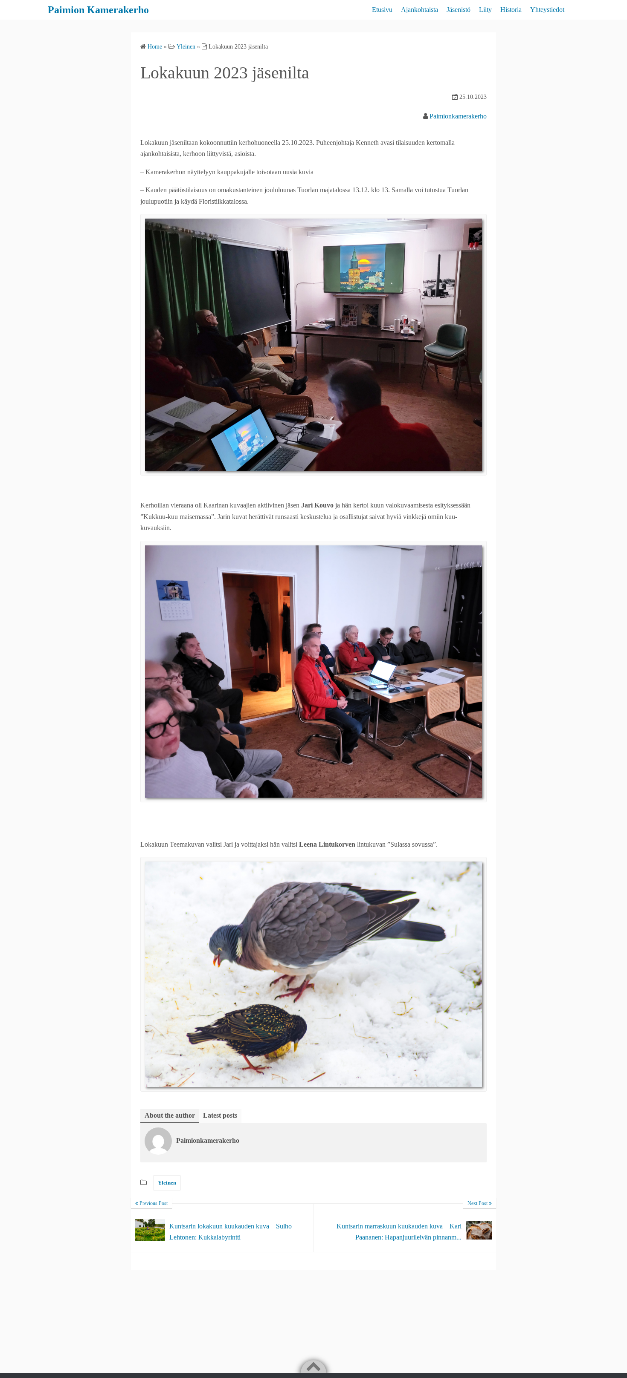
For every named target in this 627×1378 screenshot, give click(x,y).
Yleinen (167, 1182)
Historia (511, 9)
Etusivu (382, 9)
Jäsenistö (458, 9)
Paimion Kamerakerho (98, 9)
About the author (170, 1115)
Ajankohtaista (419, 9)
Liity (485, 9)
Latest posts (220, 1115)
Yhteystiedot (547, 9)
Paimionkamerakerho (458, 116)
